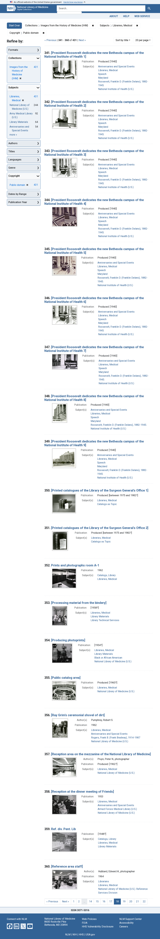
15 (97, 901)
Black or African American (108, 657)
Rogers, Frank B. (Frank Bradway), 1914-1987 (115, 737)
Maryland (103, 77)
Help (126, 16)
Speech (102, 74)
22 (144, 901)
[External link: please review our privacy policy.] (9, 926)
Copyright (14, 175)
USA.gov (90, 934)
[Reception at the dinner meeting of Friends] (82, 791)
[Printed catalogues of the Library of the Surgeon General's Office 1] (99, 490)
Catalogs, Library (106, 575)
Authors (13, 143)
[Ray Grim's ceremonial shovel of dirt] (78, 715)
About (114, 16)
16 (103, 901)
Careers (123, 926)
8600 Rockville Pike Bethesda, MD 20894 (56, 923)
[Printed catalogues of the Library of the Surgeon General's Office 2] (99, 528)
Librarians (103, 881)
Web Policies (89, 919)
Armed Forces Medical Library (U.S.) (117, 809)
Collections (15, 58)
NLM (67, 934)
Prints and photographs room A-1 (75, 565)
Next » (82, 40)
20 (142, 40)
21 (137, 901)
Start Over (14, 25)
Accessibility (126, 922)
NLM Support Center (130, 919)
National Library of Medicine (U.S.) (112, 661)
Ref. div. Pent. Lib (63, 829)
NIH (74, 934)
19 (124, 901)
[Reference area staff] (67, 866)
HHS (81, 934)
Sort (122, 40)
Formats (13, 49)
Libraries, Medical (108, 70)
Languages (14, 159)
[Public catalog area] (65, 678)
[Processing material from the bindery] (78, 603)
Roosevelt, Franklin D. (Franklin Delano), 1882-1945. (119, 424)
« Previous (50, 40)
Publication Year (17, 202)
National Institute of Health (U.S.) (116, 89)
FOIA (84, 922)
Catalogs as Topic (107, 504)
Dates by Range (17, 194)
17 (110, 901)
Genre (11, 167)
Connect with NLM (17, 919)
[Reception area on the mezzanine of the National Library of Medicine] (101, 754)
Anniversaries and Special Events (116, 66)
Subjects (13, 87)
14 (90, 901)
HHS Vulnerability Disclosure (97, 926)
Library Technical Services (105, 620)
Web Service (142, 16)
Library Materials (100, 616)
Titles (11, 151)
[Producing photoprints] (68, 640)
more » (13, 134)
